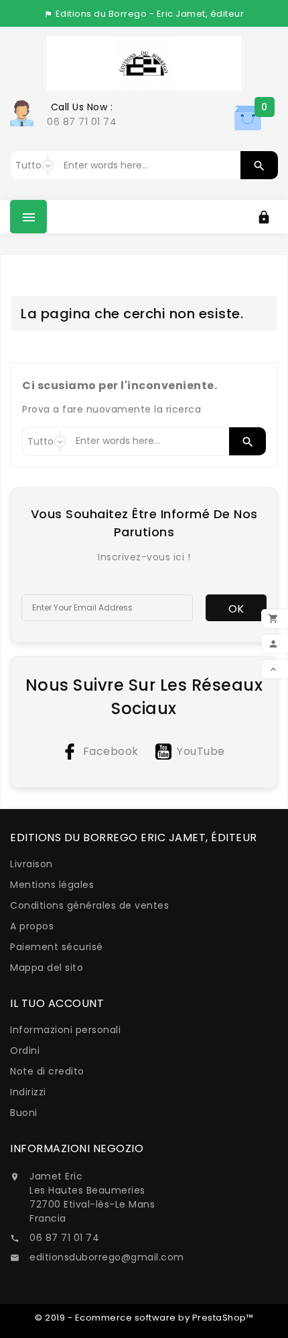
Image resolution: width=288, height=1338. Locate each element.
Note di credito (47, 1071)
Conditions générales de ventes (89, 905)
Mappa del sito (46, 967)
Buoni (24, 1112)
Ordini (25, 1050)
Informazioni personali (65, 1029)
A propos (32, 926)
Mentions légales (52, 884)
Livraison (31, 864)
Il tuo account (57, 1003)
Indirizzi (28, 1092)
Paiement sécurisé (56, 947)
